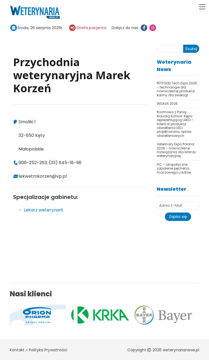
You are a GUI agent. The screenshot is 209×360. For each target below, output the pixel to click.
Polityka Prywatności (48, 350)
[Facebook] (144, 27)
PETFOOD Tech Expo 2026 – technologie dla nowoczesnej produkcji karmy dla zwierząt (177, 89)
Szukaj (191, 48)
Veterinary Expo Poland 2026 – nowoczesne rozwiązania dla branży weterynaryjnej (176, 150)
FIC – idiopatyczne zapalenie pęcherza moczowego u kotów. (174, 168)
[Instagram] (152, 27)
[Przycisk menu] (202, 7)
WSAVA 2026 (167, 103)
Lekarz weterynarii (43, 210)
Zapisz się (178, 216)
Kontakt (17, 350)
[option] (76, 315)
